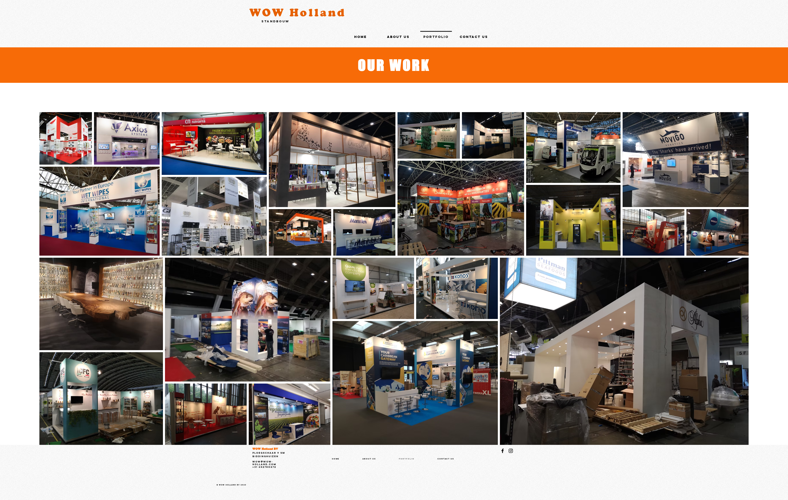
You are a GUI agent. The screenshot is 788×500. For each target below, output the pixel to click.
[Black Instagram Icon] (511, 451)
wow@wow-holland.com (264, 463)
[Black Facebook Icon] (502, 451)
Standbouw (275, 21)
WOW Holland (297, 12)
